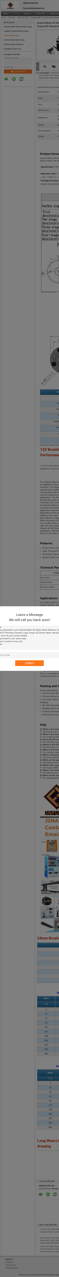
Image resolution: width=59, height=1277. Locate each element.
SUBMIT (29, 663)
